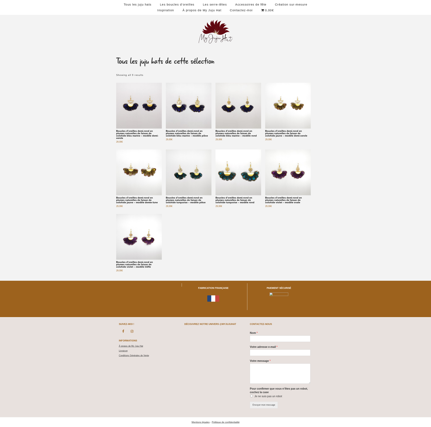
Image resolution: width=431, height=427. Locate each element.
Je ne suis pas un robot (268, 396)
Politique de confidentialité (226, 422)
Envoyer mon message (264, 405)
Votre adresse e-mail (263, 346)
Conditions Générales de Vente (134, 355)
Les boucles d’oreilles (177, 4)
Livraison (123, 350)
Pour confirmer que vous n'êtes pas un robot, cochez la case (279, 390)
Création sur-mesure (291, 4)
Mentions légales (201, 422)
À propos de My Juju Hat (202, 10)
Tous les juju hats (138, 4)
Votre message (260, 360)
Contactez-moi (241, 10)
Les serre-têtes (215, 4)
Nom (254, 332)
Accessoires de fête (251, 4)
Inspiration (165, 10)
